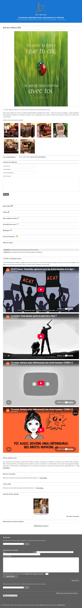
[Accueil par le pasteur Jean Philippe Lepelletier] (11, 138)
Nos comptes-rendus (10, 218)
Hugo (41, 605)
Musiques (6, 230)
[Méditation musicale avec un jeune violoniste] (27, 138)
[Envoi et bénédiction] (27, 154)
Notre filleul (7, 206)
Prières (5, 212)
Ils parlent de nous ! (10, 224)
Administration (61, 605)
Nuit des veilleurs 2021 (12, 28)
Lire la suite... (43, 478)
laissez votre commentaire (38, 157)
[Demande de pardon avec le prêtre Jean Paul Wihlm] (11, 154)
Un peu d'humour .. (9, 236)
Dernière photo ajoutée (11, 494)
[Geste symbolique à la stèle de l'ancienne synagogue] (60, 138)
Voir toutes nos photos (72, 516)
